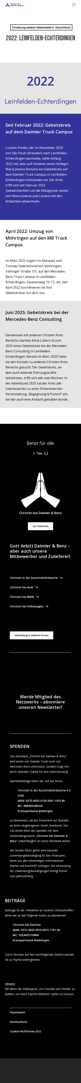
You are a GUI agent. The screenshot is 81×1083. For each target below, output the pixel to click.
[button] (74, 5)
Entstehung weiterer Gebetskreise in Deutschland (41, 27)
